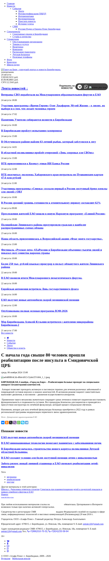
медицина (11, 477)
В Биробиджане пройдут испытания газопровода (31, 130)
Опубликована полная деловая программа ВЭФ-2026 (34, 310)
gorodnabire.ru (56, 504)
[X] (10, 422)
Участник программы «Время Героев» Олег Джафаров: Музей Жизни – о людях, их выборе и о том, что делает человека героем (53, 107)
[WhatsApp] (18, 422)
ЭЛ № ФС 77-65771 (46, 512)
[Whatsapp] (8, 548)
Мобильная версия (21, 558)
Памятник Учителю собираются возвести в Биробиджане (36, 119)
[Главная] (8, 338)
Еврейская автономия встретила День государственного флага (40, 288)
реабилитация (13, 479)
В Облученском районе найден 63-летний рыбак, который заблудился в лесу (48, 141)
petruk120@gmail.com (93, 524)
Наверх (4, 494)
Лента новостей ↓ (14, 88)
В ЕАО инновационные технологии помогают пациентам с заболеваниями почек (51, 443)
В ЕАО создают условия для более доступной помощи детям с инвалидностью (49, 457)
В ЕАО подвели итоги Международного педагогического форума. (41, 277)
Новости (11, 340)
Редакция (5, 558)
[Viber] (14, 422)
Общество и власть (16, 348)
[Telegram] (26, 422)
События (11, 343)
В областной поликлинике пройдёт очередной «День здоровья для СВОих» (47, 152)
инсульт (10, 482)
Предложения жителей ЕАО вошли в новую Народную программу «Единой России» (53, 213)
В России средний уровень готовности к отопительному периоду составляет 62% (51, 202)
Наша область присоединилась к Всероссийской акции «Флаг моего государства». (52, 238)
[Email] (8, 551)
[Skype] (22, 422)
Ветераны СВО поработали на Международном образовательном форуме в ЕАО (51, 94)
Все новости (7, 333)
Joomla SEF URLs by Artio (7, 497)
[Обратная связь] (8, 546)
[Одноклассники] (7, 422)
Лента (10, 345)
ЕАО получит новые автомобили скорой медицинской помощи (40, 299)
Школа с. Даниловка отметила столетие (20, 489)
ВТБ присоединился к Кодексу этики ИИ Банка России (35, 163)
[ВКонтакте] (3, 422)
